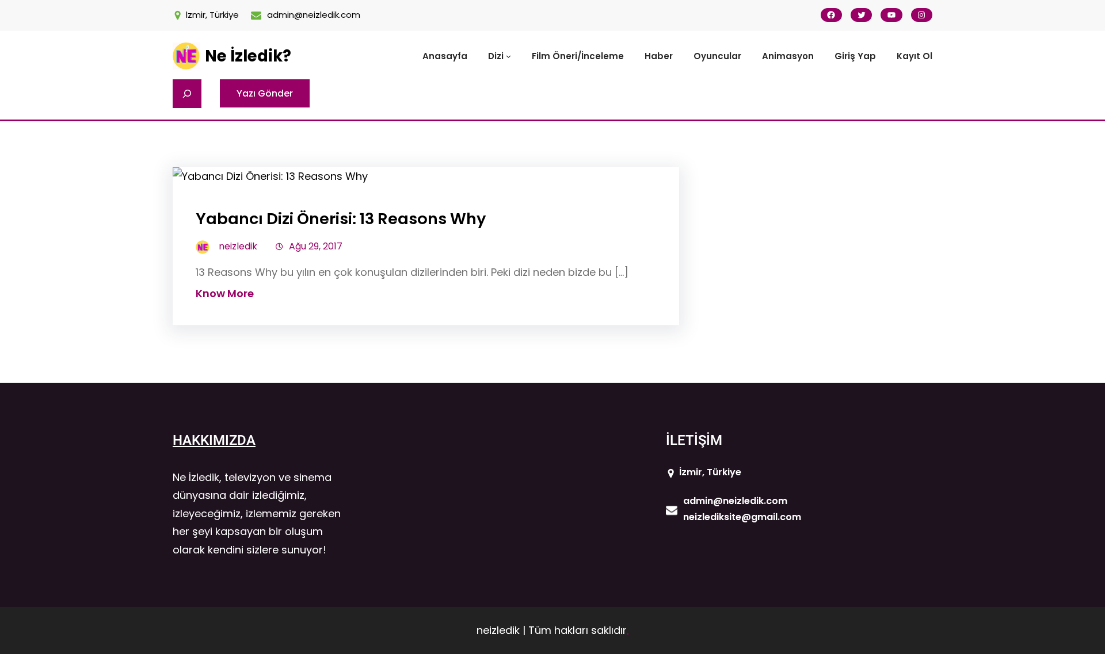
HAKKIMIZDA (214, 440)
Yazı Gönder (265, 93)
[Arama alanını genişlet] (187, 93)
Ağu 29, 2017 (315, 246)
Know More (225, 293)
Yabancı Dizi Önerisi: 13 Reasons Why (341, 218)
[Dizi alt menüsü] (508, 56)
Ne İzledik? (248, 56)
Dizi (496, 56)
